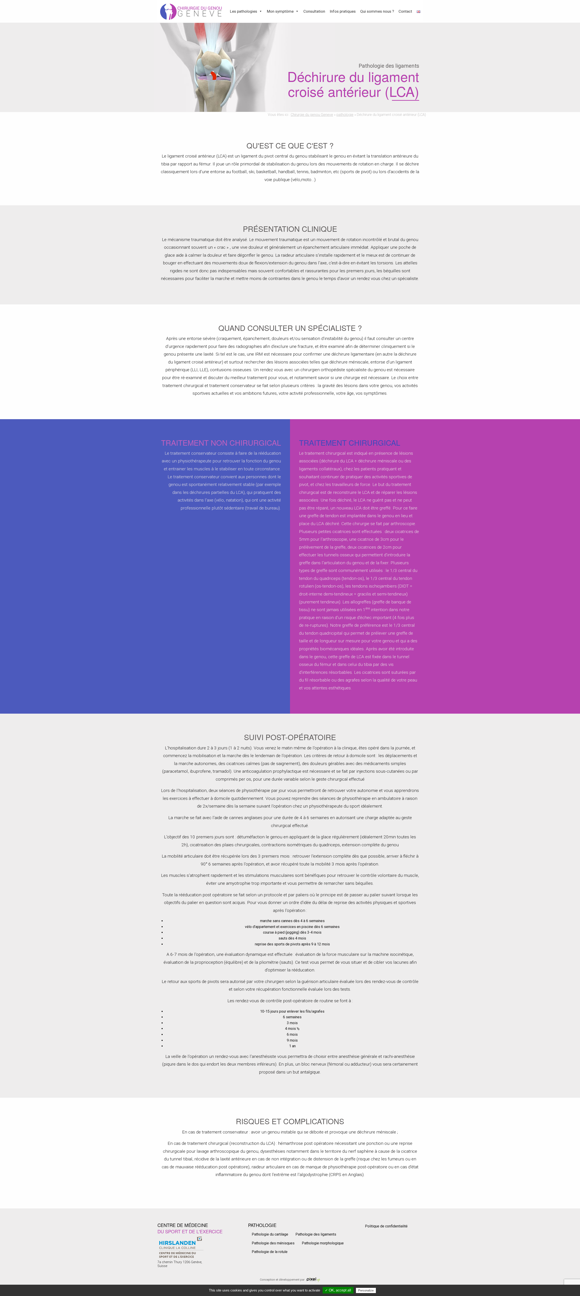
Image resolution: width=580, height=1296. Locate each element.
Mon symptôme (280, 11)
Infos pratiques (343, 11)
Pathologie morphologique (323, 1243)
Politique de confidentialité (386, 1226)
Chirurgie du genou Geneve (312, 114)
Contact (405, 11)
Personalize (366, 1290)
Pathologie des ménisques (273, 1243)
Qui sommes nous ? (377, 11)
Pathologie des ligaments (315, 1234)
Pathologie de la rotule (270, 1252)
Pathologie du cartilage (270, 1234)
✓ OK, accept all (338, 1290)
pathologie (344, 114)
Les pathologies (243, 11)
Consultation (314, 11)
